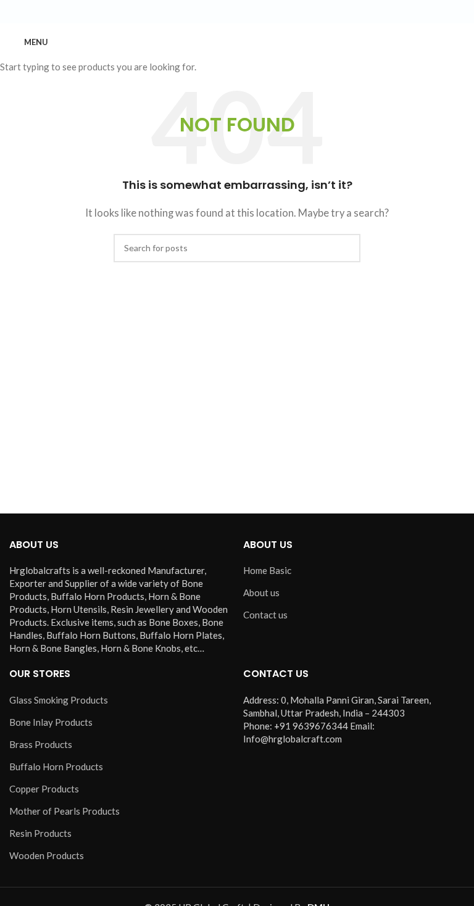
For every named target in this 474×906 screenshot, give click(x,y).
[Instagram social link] (237, 12)
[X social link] (222, 12)
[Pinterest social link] (266, 12)
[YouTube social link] (251, 12)
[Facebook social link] (207, 12)
